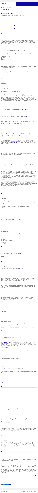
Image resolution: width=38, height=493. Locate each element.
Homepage (4, 207)
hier (17, 358)
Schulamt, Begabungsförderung (23, 109)
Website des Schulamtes (20, 268)
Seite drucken (4, 481)
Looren (3, 7)
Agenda (21, 253)
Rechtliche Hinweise (28, 491)
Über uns (7, 7)
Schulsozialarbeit (4, 349)
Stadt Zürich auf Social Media (5, 491)
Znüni (34, 475)
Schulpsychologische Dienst (6, 342)
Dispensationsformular (14, 142)
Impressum (32, 491)
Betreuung (27, 116)
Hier (10, 409)
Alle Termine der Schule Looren (5, 382)
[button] (2, 484)
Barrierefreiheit (35, 491)
